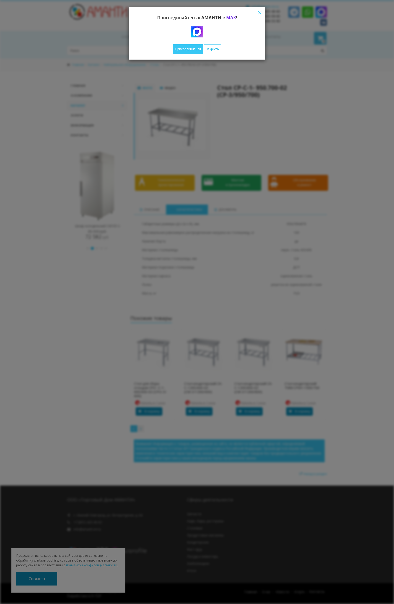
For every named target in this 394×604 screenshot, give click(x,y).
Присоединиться (188, 49)
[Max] (197, 31)
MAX (231, 18)
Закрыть (212, 49)
